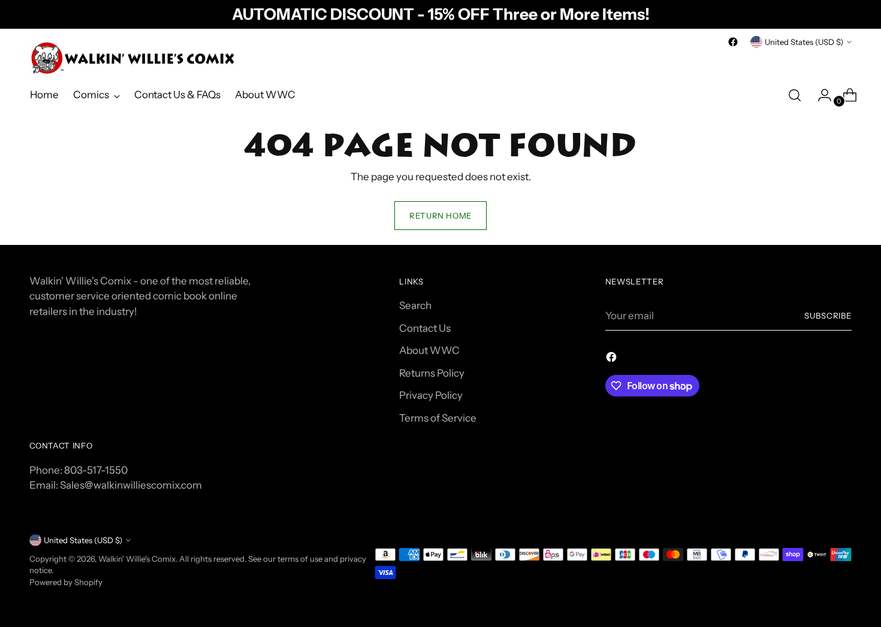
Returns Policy (431, 373)
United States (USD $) (804, 42)
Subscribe (828, 315)
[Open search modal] (795, 95)
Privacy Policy (431, 395)
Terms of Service (437, 418)
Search (415, 305)
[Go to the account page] (820, 95)
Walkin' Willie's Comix (137, 559)
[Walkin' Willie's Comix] (134, 58)
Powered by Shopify (65, 582)
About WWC (429, 350)
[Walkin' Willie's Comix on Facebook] (733, 42)
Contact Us (425, 328)
